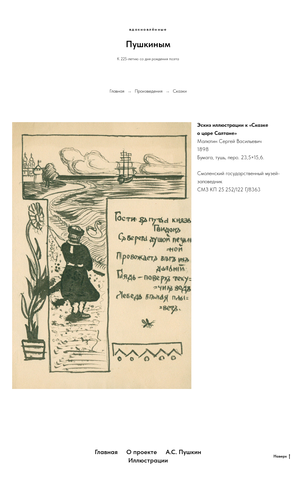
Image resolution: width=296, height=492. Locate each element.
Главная (117, 91)
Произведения (148, 91)
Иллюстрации (148, 460)
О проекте (141, 452)
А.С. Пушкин (183, 452)
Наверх (280, 456)
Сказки (180, 91)
